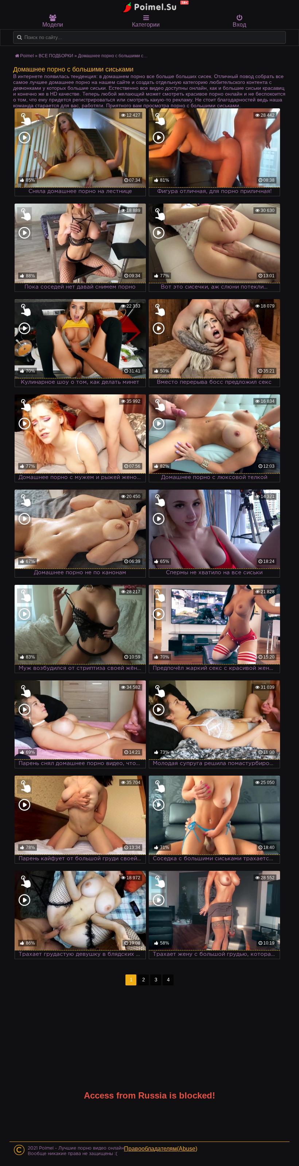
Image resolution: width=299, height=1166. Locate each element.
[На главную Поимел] (153, 7)
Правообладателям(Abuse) (160, 1149)
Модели (52, 25)
